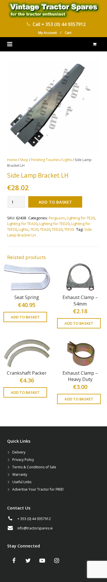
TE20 (34, 229)
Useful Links (21, 481)
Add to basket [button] (25, 317)
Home (12, 159)
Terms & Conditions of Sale (34, 467)
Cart (68, 32)
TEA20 (45, 229)
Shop (24, 159)
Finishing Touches (45, 159)
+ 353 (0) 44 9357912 (63, 24)
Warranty (19, 474)
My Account (47, 32)
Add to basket (55, 202)
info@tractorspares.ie (35, 528)
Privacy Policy (23, 459)
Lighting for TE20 (81, 217)
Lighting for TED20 (54, 223)
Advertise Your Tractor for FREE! (38, 489)
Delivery (18, 452)
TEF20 (69, 229)
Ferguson (57, 217)
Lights (67, 159)
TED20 (57, 229)
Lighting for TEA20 (22, 223)
